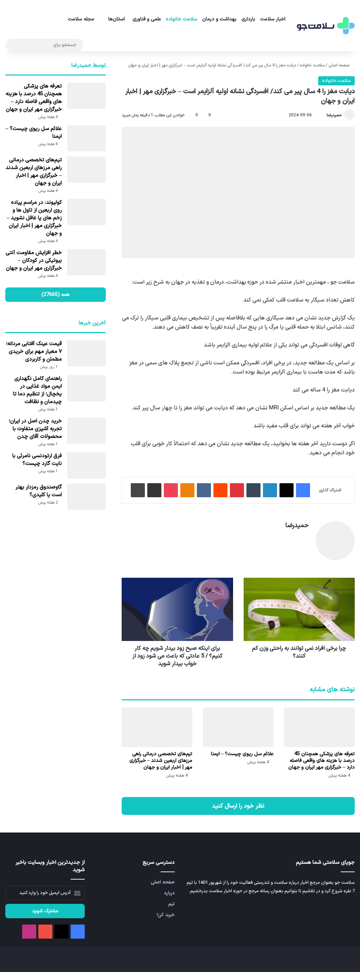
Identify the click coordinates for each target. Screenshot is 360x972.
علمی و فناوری (147, 19)
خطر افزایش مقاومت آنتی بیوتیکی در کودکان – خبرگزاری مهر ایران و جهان (34, 260)
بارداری (248, 19)
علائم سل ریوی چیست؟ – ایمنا (242, 754)
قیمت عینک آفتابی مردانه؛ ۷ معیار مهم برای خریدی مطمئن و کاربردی (34, 351)
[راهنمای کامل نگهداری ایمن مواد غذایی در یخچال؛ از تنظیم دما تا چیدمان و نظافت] (86, 388)
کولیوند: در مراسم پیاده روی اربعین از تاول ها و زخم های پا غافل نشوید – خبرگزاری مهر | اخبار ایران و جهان (34, 218)
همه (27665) (55, 294)
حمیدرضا (334, 115)
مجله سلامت (81, 19)
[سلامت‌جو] (325, 26)
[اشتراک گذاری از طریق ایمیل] (154, 490)
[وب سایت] (304, 537)
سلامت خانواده (181, 19)
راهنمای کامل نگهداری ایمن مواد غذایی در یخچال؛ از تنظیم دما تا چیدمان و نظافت (37, 390)
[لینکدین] (270, 490)
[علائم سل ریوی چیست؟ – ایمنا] (238, 727)
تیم (171, 904)
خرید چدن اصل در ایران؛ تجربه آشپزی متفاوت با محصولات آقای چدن (35, 429)
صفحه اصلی (339, 65)
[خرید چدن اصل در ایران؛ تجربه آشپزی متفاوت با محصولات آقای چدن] (86, 430)
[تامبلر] (253, 490)
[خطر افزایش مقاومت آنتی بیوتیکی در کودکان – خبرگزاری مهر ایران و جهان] (86, 262)
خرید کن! (166, 915)
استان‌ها (116, 19)
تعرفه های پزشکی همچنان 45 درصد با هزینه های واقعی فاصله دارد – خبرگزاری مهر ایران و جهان (321, 760)
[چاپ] (138, 490)
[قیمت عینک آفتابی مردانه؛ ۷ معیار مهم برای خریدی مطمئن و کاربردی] (86, 353)
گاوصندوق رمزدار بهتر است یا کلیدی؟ (38, 491)
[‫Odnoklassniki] (187, 490)
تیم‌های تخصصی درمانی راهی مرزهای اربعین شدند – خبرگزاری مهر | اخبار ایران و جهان (160, 760)
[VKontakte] (204, 490)
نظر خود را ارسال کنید (238, 806)
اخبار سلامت (272, 19)
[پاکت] (171, 490)
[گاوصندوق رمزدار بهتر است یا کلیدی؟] (86, 497)
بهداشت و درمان (219, 19)
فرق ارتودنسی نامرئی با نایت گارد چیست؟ (37, 460)
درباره (169, 893)
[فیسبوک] (303, 490)
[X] (286, 490)
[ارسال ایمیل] (323, 115)
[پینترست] (237, 490)
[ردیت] (220, 490)
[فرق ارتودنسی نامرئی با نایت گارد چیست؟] (86, 465)
